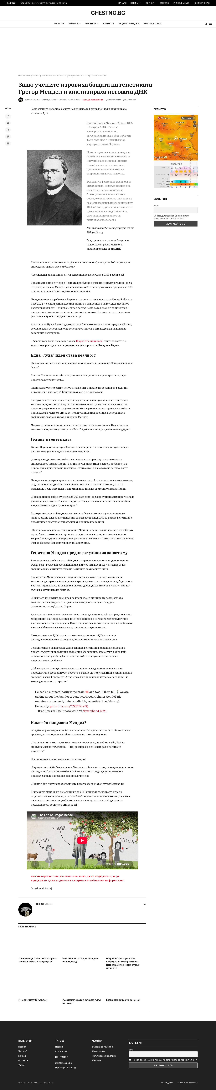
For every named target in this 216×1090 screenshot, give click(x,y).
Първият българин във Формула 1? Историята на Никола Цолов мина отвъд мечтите (122, 963)
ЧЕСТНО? (149, 3)
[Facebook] (8, 116)
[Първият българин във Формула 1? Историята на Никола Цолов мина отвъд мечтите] (126, 943)
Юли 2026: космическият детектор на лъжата (43, 3)
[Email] (8, 143)
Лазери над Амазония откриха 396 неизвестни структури (37, 960)
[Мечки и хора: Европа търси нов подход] (82, 943)
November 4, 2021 (95, 711)
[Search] (206, 23)
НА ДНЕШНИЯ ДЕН (181, 3)
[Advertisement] (108, 51)
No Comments (114, 100)
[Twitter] (8, 123)
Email (156, 205)
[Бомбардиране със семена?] (126, 985)
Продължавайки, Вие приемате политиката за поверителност (172, 216)
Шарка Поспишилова (89, 341)
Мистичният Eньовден (32, 999)
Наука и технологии (93, 100)
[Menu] (210, 23)
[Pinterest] (8, 136)
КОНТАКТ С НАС (202, 3)
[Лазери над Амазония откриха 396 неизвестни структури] (38, 943)
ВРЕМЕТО (164, 3)
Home (21, 75)
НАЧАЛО (122, 3)
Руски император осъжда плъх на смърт (81, 1001)
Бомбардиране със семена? (123, 999)
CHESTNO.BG (33, 100)
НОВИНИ (134, 3)
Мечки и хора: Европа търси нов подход (80, 960)
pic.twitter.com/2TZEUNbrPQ (69, 706)
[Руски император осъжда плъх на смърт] (82, 985)
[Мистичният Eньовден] (38, 985)
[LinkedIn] (8, 130)
